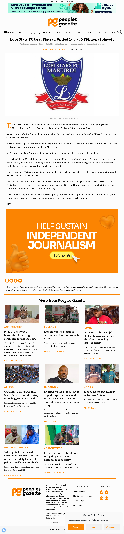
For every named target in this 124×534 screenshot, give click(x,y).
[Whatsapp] (16, 281)
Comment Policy (79, 491)
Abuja (88, 327)
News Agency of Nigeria (53, 49)
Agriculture (13, 327)
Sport (89, 32)
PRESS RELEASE (50, 422)
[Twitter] (11, 281)
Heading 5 (51, 386)
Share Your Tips (78, 501)
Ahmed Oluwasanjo (92, 359)
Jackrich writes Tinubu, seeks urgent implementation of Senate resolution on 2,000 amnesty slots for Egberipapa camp (62, 398)
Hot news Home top (18, 447)
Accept (76, 527)
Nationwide (101, 32)
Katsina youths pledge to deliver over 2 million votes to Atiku (62, 335)
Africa (9, 386)
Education (69, 32)
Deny (94, 527)
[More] (20, 281)
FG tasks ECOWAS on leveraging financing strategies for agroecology (20, 335)
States (88, 386)
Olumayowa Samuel (13, 411)
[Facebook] (7, 281)
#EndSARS (12, 32)
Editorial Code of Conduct (82, 496)
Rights (46, 32)
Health (80, 32)
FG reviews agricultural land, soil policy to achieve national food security (61, 456)
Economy (56, 32)
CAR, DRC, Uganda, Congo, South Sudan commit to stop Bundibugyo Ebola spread (21, 395)
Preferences (111, 527)
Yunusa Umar (90, 408)
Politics (23, 32)
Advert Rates (77, 505)
